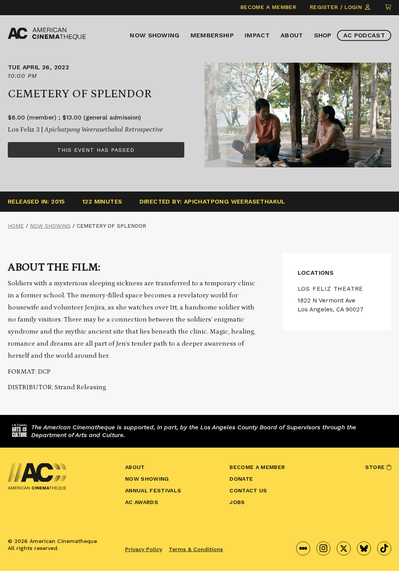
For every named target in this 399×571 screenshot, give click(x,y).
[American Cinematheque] (47, 34)
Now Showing (155, 35)
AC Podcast (364, 35)
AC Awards (141, 502)
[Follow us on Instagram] (323, 548)
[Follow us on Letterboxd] (303, 548)
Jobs (237, 502)
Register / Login (337, 7)
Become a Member (268, 7)
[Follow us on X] (344, 548)
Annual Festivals (153, 490)
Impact (257, 35)
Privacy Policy (143, 549)
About (292, 35)
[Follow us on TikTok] (384, 548)
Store (376, 467)
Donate (241, 479)
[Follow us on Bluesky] (364, 548)
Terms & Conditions (196, 549)
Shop (323, 35)
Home (16, 226)
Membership (212, 35)
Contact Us (248, 490)
